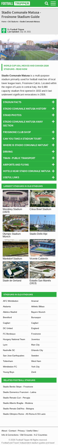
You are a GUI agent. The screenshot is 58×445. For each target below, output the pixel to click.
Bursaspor (36, 317)
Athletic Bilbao (37, 306)
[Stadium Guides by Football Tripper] (15, 3)
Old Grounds (26, 435)
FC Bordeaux (9, 334)
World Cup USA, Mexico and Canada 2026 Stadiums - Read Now (26, 67)
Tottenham (8, 361)
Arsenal (34, 301)
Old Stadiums (13, 22)
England (35, 328)
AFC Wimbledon (10, 301)
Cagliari (6, 323)
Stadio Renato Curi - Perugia (16, 397)
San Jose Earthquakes (13, 355)
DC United (8, 328)
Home (3, 22)
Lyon (5, 344)
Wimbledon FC (10, 366)
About (4, 430)
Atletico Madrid (10, 312)
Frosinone (36, 334)
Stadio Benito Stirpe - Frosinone (18, 386)
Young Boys (8, 372)
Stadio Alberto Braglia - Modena (18, 403)
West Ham (36, 361)
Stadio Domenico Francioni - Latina (19, 392)
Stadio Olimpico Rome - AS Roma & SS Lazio (24, 414)
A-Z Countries (40, 435)
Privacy (21, 430)
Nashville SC (9, 350)
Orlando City (37, 350)
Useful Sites (32, 430)
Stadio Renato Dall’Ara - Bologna (18, 408)
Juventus (35, 339)
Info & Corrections (9, 435)
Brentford (7, 317)
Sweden (35, 355)
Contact (12, 430)
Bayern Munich (38, 312)
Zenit (33, 372)
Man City (35, 344)
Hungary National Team (14, 339)
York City (35, 366)
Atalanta (7, 306)
